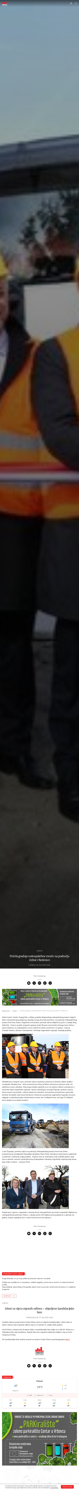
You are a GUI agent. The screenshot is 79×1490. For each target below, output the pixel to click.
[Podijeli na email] (39, 983)
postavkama (54, 1488)
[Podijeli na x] (34, 983)
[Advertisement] (39, 1253)
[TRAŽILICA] (71, 3)
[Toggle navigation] (75, 3)
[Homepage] (4, 3)
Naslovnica (6, 1011)
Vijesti (40, 951)
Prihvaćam (67, 1487)
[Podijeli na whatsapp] (44, 983)
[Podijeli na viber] (50, 983)
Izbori (67, 1339)
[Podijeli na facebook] (28, 983)
